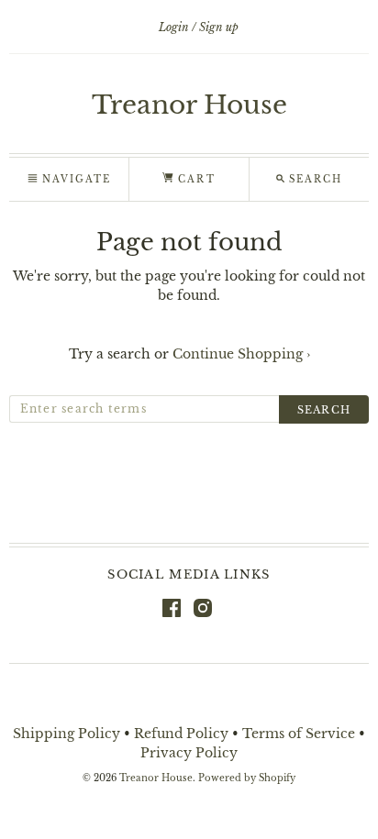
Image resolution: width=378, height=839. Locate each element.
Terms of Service (298, 733)
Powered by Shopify (246, 778)
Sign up (219, 27)
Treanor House (189, 105)
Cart (194, 179)
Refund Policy (181, 733)
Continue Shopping (241, 354)
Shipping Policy (66, 733)
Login (174, 27)
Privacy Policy (189, 753)
